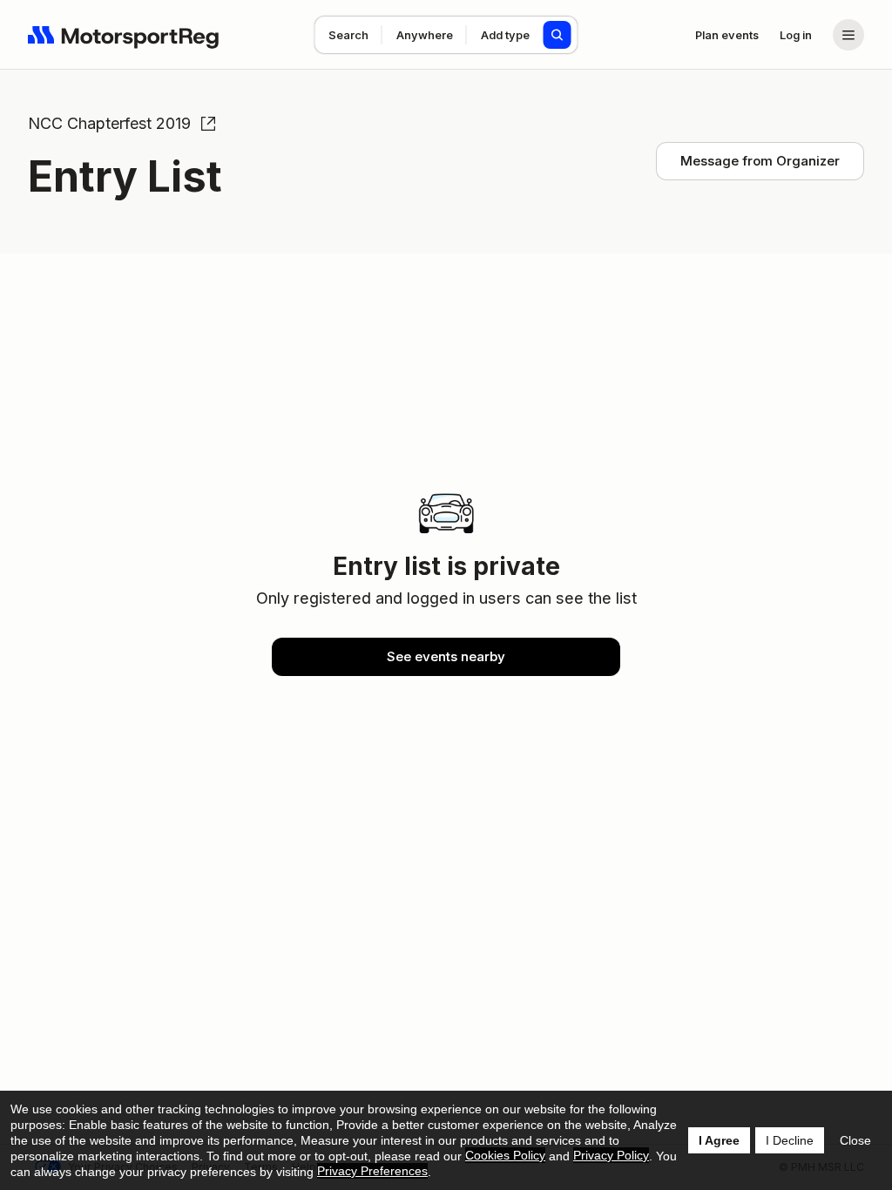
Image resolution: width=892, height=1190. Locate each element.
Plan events (727, 35)
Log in (796, 35)
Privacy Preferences (372, 1171)
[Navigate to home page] (124, 34)
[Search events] (557, 35)
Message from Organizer (760, 160)
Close (855, 1140)
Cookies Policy (505, 1155)
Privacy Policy (611, 1155)
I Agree (719, 1140)
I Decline (790, 1140)
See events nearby (446, 656)
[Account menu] (848, 35)
